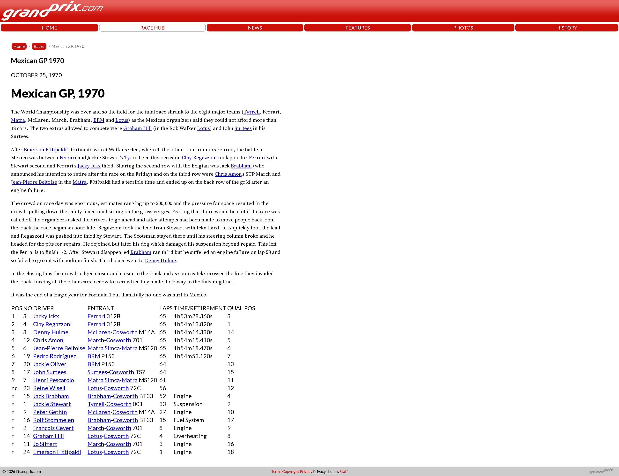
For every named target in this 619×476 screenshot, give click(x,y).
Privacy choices (326, 471)
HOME (49, 27)
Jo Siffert (45, 443)
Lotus (121, 119)
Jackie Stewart (52, 403)
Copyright (290, 471)
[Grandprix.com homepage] (601, 471)
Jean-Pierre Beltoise (34, 181)
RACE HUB (152, 27)
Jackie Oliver (49, 363)
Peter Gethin (50, 411)
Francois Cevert (53, 427)
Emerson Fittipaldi (45, 149)
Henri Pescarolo (53, 379)
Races (39, 46)
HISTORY (566, 27)
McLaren (99, 331)
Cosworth (125, 331)
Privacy (306, 471)
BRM (98, 119)
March (96, 339)
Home (19, 46)
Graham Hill (137, 128)
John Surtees (49, 371)
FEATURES (358, 27)
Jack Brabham (51, 395)
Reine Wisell (49, 387)
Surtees (243, 128)
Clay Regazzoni (199, 157)
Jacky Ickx (89, 165)
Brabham (241, 165)
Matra (18, 119)
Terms (276, 471)
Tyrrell (251, 111)
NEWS (255, 27)
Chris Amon (228, 173)
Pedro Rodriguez (54, 355)
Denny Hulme (160, 260)
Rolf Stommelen (53, 419)
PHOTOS (463, 27)
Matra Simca (104, 347)
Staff (344, 471)
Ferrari (67, 157)
